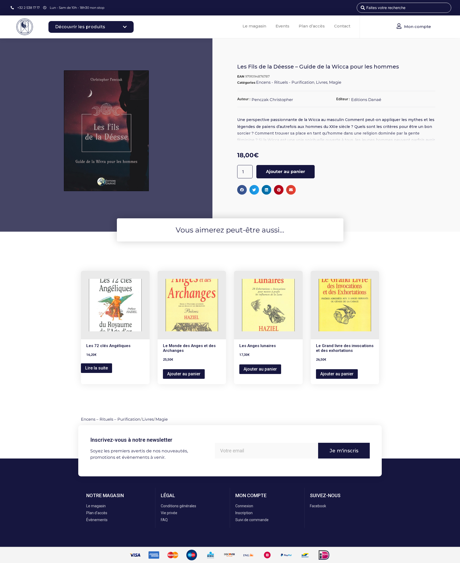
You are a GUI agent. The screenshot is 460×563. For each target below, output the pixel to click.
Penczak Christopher (272, 99)
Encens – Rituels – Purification (110, 419)
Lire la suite (96, 368)
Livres (321, 82)
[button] (242, 190)
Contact (342, 26)
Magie (335, 82)
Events (282, 26)
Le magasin (254, 26)
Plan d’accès (312, 26)
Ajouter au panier (285, 171)
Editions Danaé (366, 99)
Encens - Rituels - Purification (285, 82)
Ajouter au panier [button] (183, 373)
